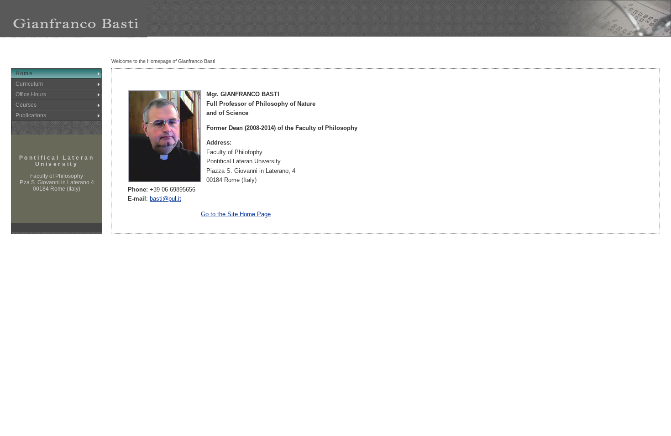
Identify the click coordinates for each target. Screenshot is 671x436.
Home (24, 73)
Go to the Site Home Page (236, 214)
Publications (31, 115)
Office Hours (31, 94)
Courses (26, 105)
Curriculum (29, 84)
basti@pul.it (165, 198)
